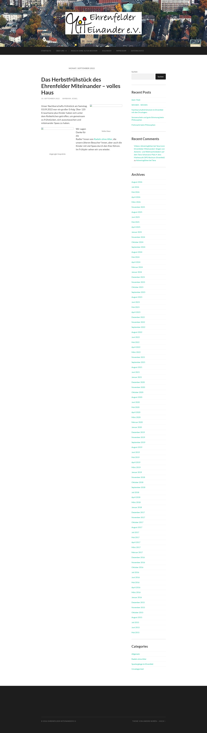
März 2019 (136, 467)
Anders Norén (150, 721)
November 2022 (138, 322)
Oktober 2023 (137, 287)
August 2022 (137, 332)
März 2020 (136, 417)
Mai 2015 (135, 632)
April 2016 (136, 587)
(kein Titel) (136, 100)
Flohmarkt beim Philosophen (143, 125)
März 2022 (136, 352)
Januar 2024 (137, 272)
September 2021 (138, 362)
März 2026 (136, 202)
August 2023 (137, 297)
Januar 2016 (137, 597)
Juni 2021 (136, 372)
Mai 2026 (135, 192)
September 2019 (138, 442)
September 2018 (138, 487)
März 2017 (136, 547)
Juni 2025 (136, 217)
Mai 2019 (135, 457)
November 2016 (138, 562)
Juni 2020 (136, 402)
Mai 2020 (135, 407)
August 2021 (137, 367)
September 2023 (138, 292)
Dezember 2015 (138, 602)
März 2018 (136, 502)
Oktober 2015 (137, 612)
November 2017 (138, 517)
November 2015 (138, 607)
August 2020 (137, 397)
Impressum (121, 51)
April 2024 (136, 262)
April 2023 (136, 312)
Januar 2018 (137, 507)
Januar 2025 (137, 232)
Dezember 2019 (138, 432)
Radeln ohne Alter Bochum (84, 51)
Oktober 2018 (137, 482)
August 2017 (137, 527)
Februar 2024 (137, 267)
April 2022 (136, 347)
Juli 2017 (135, 532)
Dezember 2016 (138, 557)
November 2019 (138, 437)
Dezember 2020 (138, 382)
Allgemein (136, 654)
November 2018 (138, 477)
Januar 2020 (137, 427)
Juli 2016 (135, 572)
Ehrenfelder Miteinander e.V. (62, 721)
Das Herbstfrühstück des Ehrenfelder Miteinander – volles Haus (80, 86)
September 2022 (138, 327)
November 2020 (138, 387)
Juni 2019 (136, 452)
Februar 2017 (137, 552)
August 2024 (137, 252)
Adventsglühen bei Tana (146, 160)
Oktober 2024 (137, 242)
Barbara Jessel (70, 98)
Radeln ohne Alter (103, 139)
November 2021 (138, 357)
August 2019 (137, 447)
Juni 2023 (136, 302)
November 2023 (138, 282)
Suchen (135, 72)
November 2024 (138, 237)
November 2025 (138, 207)
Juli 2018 (135, 492)
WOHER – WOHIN (139, 105)
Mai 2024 (135, 257)
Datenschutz (137, 51)
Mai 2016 (135, 582)
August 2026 (137, 182)
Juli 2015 (135, 622)
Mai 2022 (135, 342)
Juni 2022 (136, 337)
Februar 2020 (137, 422)
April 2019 (136, 462)
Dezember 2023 (138, 277)
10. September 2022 (50, 98)
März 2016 (136, 592)
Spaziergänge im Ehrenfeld (142, 664)
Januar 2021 (137, 377)
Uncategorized (138, 669)
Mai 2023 (135, 307)
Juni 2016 (136, 577)
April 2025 (136, 227)
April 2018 (136, 497)
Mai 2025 (135, 222)
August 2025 (137, 212)
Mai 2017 (135, 537)
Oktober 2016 (137, 567)
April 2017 (136, 542)
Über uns (60, 51)
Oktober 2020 (137, 392)
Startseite (46, 51)
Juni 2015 (136, 627)
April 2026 (136, 197)
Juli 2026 (135, 187)
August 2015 (137, 617)
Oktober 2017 (137, 522)
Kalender (106, 51)
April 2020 (136, 412)
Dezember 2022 (138, 317)
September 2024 (138, 247)
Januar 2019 (137, 472)
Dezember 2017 (138, 512)
